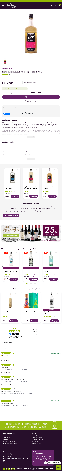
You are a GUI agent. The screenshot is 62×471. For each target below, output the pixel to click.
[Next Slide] (59, 266)
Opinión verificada (57, 353)
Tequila (7, 416)
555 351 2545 (38, 454)
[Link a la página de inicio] (2, 416)
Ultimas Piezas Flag (11, 268)
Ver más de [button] (7, 68)
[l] (56, 5)
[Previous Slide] (3, 266)
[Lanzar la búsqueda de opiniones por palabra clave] (60, 348)
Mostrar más (31, 137)
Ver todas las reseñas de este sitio (14, 338)
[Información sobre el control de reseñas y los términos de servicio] (21, 336)
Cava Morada (51, 309)
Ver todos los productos (11, 215)
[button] (30, 82)
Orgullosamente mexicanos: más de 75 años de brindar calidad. (31, 0)
